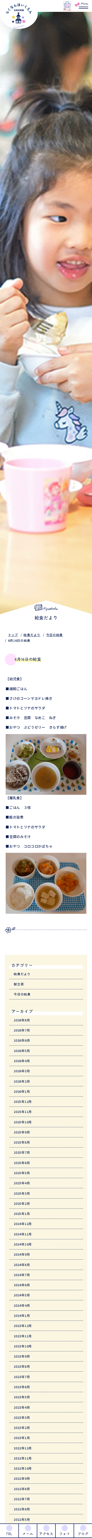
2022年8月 (22, 1488)
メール (27, 1533)
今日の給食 (54, 634)
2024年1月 (22, 1315)
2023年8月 (22, 1366)
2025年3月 (22, 1193)
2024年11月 (23, 1234)
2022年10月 (23, 1468)
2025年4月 (22, 1183)
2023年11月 (23, 1336)
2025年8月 (22, 1142)
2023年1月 (22, 1437)
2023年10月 (23, 1346)
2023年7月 (22, 1376)
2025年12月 (23, 1101)
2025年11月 (23, 1111)
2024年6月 (22, 1285)
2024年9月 (22, 1254)
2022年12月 (23, 1448)
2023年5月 (22, 1397)
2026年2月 (22, 1081)
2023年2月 (22, 1427)
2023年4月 (22, 1407)
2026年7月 (22, 1030)
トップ (13, 634)
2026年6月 (22, 1040)
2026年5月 (22, 1050)
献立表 (19, 984)
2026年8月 (22, 1020)
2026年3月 (22, 1071)
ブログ (83, 1533)
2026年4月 (22, 1060)
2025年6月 (22, 1162)
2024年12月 (23, 1223)
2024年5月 (22, 1295)
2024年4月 (22, 1305)
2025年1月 (22, 1213)
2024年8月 (22, 1264)
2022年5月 (22, 1519)
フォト (64, 1533)
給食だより (32, 634)
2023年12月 (23, 1325)
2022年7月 (22, 1499)
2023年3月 (22, 1417)
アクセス (46, 1533)
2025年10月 (23, 1122)
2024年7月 (22, 1274)
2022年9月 (22, 1478)
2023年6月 (22, 1386)
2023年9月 (22, 1356)
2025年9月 (22, 1132)
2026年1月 (22, 1091)
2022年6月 (22, 1509)
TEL (9, 1533)
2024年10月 (23, 1244)
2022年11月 (23, 1458)
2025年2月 (22, 1203)
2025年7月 (22, 1152)
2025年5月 (22, 1172)
